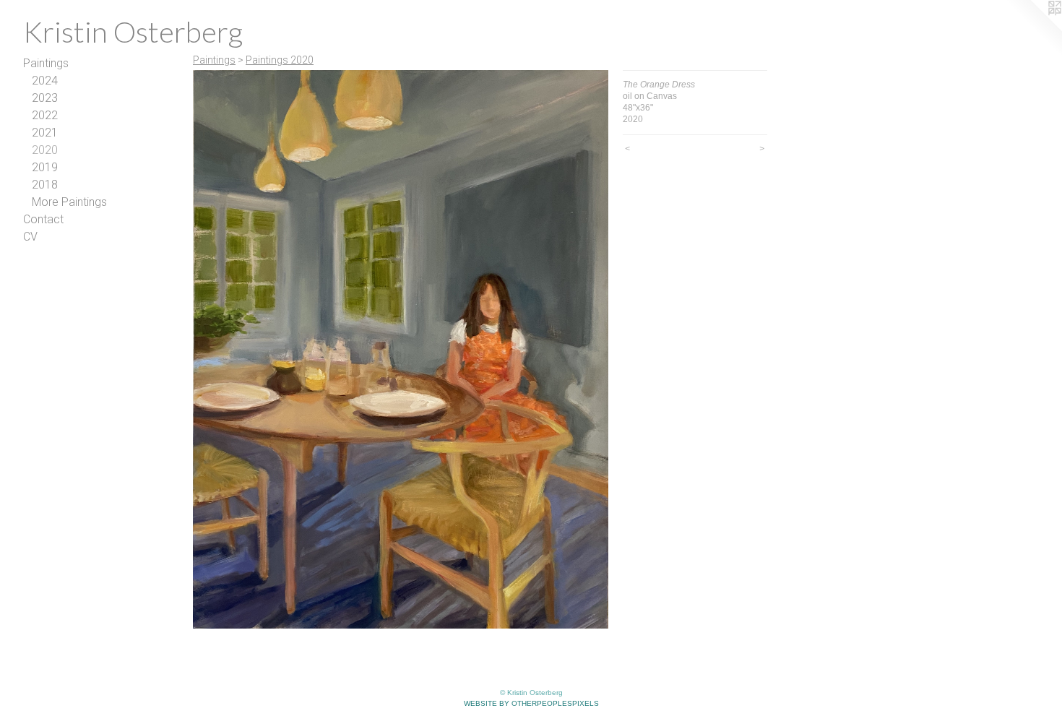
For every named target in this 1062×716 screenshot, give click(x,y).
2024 (45, 80)
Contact (43, 219)
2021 (45, 132)
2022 (45, 115)
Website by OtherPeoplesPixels (531, 703)
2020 (45, 150)
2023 (45, 98)
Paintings (46, 63)
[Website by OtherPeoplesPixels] (1033, 29)
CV (30, 236)
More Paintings (69, 202)
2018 (45, 184)
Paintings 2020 (280, 60)
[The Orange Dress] (400, 349)
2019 (45, 167)
